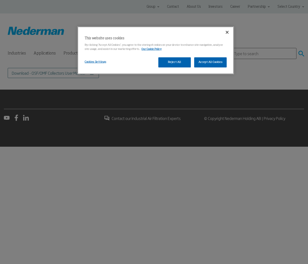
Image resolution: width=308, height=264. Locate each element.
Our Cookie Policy (151, 49)
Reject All (174, 62)
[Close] (227, 32)
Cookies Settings (95, 61)
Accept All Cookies (210, 62)
